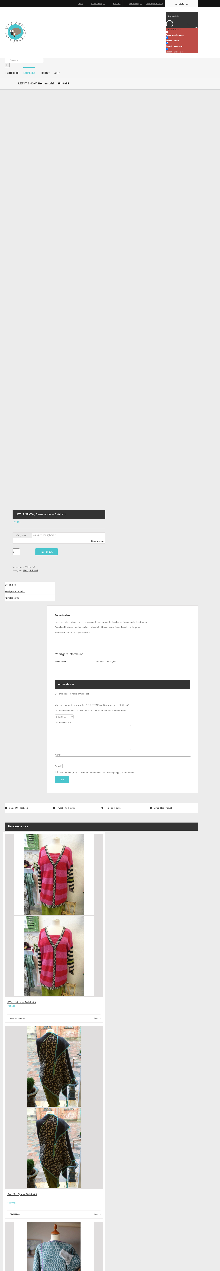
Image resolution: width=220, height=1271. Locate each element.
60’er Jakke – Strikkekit (21, 1002)
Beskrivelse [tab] (10, 585)
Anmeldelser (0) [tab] (12, 598)
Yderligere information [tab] (15, 591)
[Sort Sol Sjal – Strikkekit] (54, 1107)
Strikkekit (33, 570)
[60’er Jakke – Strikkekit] (54, 915)
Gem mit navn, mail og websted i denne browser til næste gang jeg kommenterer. (96, 772)
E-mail (58, 766)
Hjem (25, 570)
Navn (58, 755)
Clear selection (98, 541)
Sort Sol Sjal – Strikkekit (22, 1194)
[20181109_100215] (51, 300)
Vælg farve (21, 535)
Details (97, 1018)
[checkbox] (182, 33)
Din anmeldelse (63, 722)
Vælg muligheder (17, 1018)
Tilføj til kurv (46, 551)
